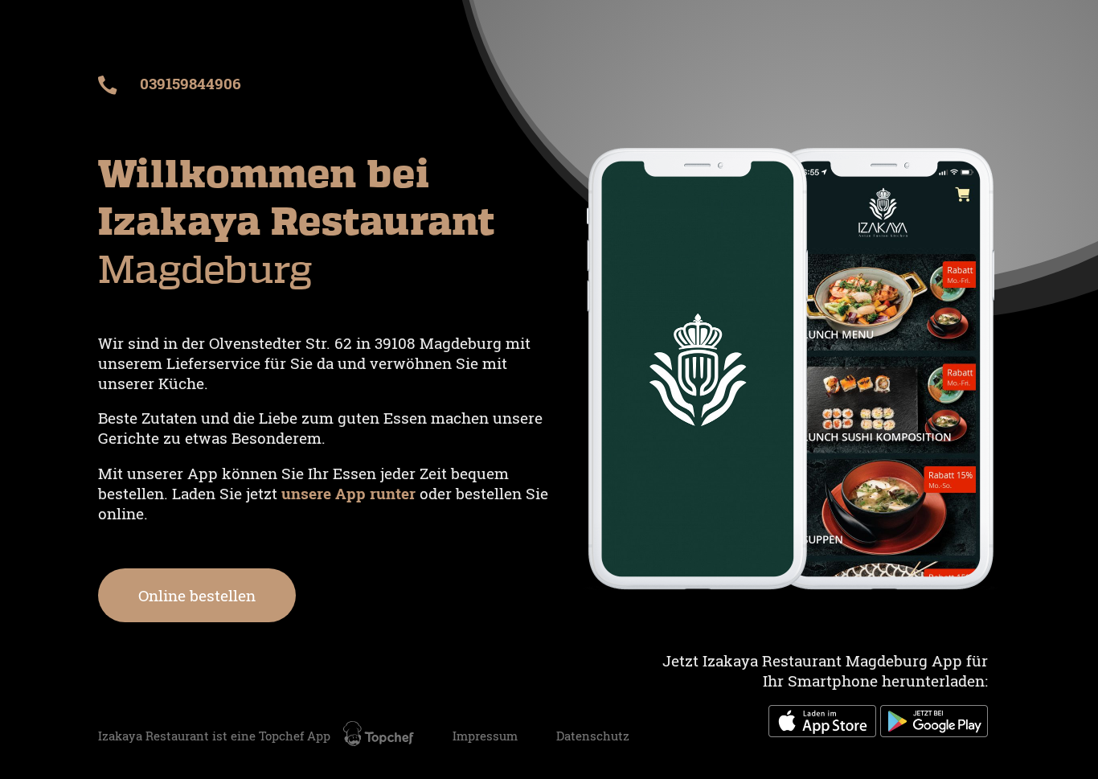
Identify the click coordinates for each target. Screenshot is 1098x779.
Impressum (485, 736)
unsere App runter (350, 493)
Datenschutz (592, 736)
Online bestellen (197, 595)
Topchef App (296, 736)
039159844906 (188, 83)
